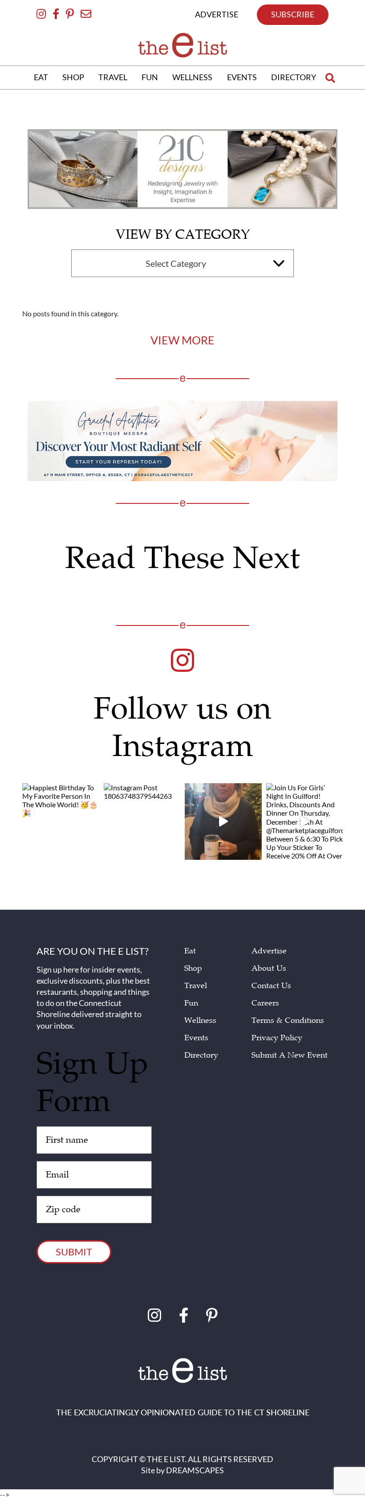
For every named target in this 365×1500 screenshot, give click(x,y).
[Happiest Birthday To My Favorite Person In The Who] (60, 821)
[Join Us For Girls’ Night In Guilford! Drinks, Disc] (304, 821)
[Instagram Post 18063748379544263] (142, 821)
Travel (195, 985)
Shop (193, 968)
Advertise (269, 951)
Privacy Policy (276, 1037)
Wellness (200, 1020)
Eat (190, 951)
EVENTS (242, 77)
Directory (201, 1055)
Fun (191, 1003)
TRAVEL (112, 77)
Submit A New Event (289, 1055)
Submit (74, 1252)
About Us (268, 968)
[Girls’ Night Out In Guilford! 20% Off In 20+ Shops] (223, 821)
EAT (41, 77)
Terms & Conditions (287, 1020)
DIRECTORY (293, 77)
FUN (150, 77)
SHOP (73, 77)
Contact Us (271, 985)
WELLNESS (192, 77)
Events (196, 1037)
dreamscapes (195, 1470)
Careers (265, 1003)
